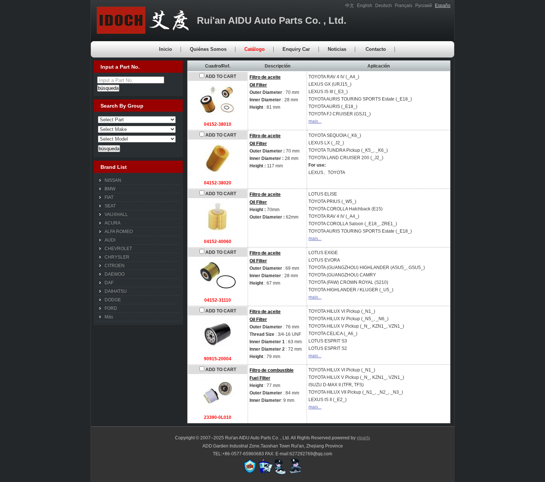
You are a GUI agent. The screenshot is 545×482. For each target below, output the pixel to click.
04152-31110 (217, 300)
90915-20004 (217, 358)
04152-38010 (217, 124)
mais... (314, 121)
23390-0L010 (217, 417)
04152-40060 (217, 241)
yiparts (363, 437)
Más (109, 316)
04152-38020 (217, 183)
